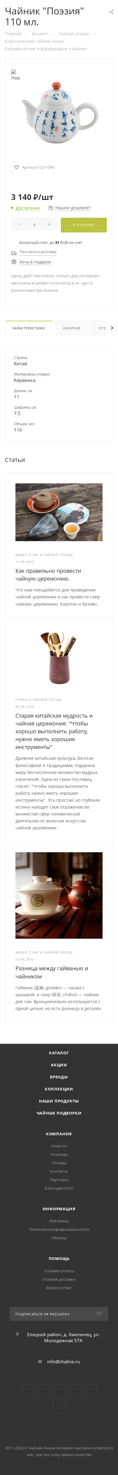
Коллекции (59, 1089)
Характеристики (28, 328)
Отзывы (59, 1162)
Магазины (59, 1221)
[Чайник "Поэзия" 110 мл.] (59, 111)
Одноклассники (59, 1390)
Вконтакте (28, 1390)
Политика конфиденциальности (59, 1229)
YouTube (43, 1390)
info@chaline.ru (63, 1361)
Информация (59, 1208)
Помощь (59, 1258)
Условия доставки (59, 1279)
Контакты (59, 1171)
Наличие (72, 328)
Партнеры (59, 1179)
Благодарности (59, 1188)
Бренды (59, 1077)
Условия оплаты (59, 1271)
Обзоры (59, 1237)
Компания (59, 1134)
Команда (59, 1154)
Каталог (59, 1053)
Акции (59, 1065)
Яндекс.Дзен (74, 1390)
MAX (59, 1406)
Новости (59, 1146)
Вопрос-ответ (59, 1287)
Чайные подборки (59, 1113)
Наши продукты (59, 1101)
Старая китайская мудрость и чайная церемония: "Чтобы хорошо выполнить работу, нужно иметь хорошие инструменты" (54, 731)
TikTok (90, 1390)
